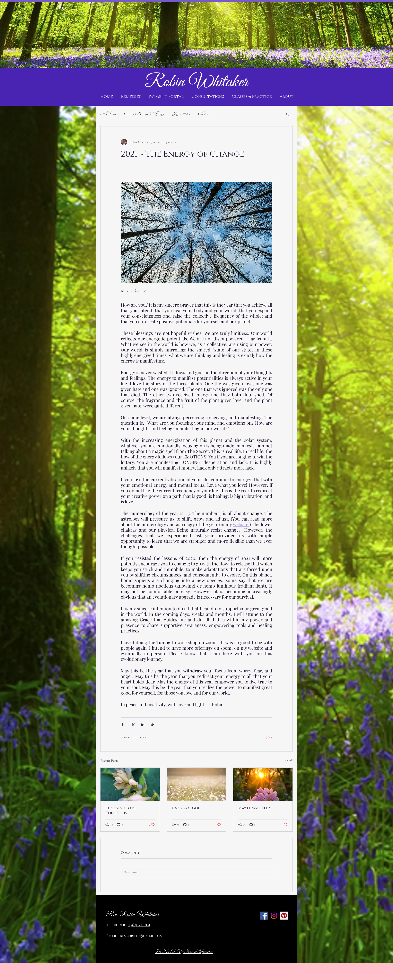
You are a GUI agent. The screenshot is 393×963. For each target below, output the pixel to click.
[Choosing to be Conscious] (130, 784)
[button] (287, 114)
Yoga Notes (181, 114)
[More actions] (269, 142)
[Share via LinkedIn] (143, 724)
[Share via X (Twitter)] (133, 724)
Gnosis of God (186, 808)
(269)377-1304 (139, 925)
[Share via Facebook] (123, 724)
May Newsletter (254, 808)
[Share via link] (153, 724)
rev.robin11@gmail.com (141, 936)
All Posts (108, 114)
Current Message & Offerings (144, 114)
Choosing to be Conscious (120, 811)
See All (289, 760)
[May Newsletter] (262, 784)
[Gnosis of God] (196, 784)
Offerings (203, 114)
